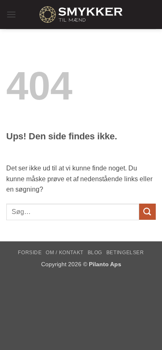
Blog (95, 252)
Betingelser (125, 252)
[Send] (147, 212)
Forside (30, 252)
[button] (11, 14)
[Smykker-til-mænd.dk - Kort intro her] (81, 14)
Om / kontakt (64, 252)
